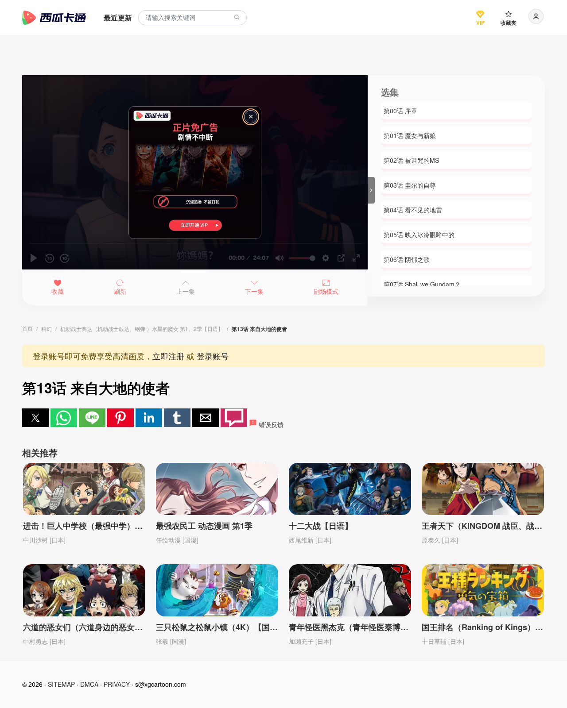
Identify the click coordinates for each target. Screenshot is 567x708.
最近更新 (118, 17)
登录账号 (213, 356)
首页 (27, 328)
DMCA (89, 684)
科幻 (46, 328)
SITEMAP (61, 684)
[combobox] (192, 18)
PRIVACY (117, 684)
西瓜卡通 (54, 18)
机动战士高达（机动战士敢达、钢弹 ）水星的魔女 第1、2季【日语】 (141, 328)
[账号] (536, 16)
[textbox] (192, 18)
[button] (35, 417)
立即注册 (168, 356)
